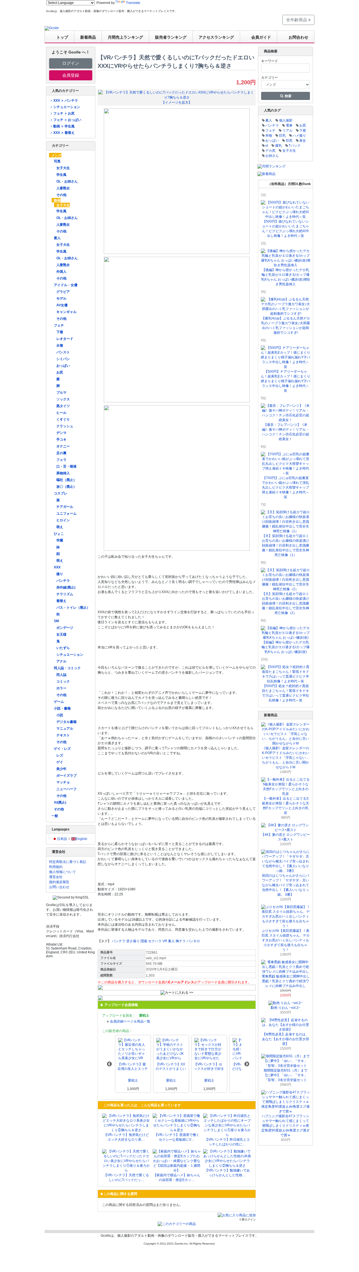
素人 (57, 238)
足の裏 (61, 453)
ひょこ (59, 534)
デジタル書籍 (66, 722)
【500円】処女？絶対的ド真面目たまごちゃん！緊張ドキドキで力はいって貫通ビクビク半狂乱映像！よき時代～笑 (285, 693)
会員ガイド (261, 37)
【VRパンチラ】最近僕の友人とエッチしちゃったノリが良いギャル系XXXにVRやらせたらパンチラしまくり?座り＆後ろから (133, 1066)
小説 (59, 715)
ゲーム (59, 702)
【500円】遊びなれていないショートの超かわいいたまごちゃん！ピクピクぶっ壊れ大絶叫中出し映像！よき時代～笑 (285, 229)
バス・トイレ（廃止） (73, 608)
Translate (133, 3)
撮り (59, 574)
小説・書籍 (62, 708)
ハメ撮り (299, 135)
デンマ (61, 433)
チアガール (64, 507)
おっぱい (63, 366)
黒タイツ (63, 406)
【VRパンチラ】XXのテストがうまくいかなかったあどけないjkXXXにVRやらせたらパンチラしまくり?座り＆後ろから (171, 1066)
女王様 (61, 634)
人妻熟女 (63, 188)
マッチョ (63, 782)
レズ (59, 755)
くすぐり (63, 419)
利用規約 (56, 867)
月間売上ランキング (125, 37)
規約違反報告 (59, 882)
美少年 (61, 769)
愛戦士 (133, 1080)
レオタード (64, 339)
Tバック (295, 146)
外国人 (61, 272)
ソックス (63, 399)
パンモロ (193, 941)
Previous (109, 1064)
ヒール (61, 413)
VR (164, 941)
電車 (289, 125)
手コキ (61, 440)
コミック (63, 681)
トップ (62, 37)
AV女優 (62, 305)
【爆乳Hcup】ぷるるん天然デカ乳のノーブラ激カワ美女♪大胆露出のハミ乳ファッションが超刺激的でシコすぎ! (285, 325)
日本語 (62, 839)
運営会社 (56, 877)
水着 (59, 345)
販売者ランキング (171, 37)
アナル (61, 661)
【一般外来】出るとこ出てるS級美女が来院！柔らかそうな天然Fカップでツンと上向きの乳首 (285, 806)
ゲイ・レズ (62, 749)
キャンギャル (66, 312)
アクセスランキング (216, 37)
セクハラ (155, 941)
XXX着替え (63, 133)
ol (266, 146)
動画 (57, 200)
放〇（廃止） (66, 487)
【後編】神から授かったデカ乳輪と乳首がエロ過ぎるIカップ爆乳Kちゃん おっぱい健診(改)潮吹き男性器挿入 (285, 277)
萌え (59, 527)
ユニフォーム (66, 513)
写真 (57, 161)
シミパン (63, 359)
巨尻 (289, 141)
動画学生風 (63, 126)
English (81, 839)
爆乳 (278, 146)
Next (247, 1064)
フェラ (61, 460)
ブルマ (61, 393)
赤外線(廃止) (65, 587)
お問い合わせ (59, 887)
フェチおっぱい (67, 120)
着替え (61, 601)
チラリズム (64, 594)
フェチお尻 (63, 113)
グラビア (63, 292)
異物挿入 (63, 473)
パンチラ (63, 581)
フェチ (59, 325)
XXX (57, 567)
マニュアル (64, 728)
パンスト (63, 352)
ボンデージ (64, 628)
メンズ (56, 155)
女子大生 (63, 168)
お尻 (59, 372)
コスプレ (60, 493)
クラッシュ (64, 426)
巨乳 (282, 135)
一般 (54, 816)
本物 (268, 135)
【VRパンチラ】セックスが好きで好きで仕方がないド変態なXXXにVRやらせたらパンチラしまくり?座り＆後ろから (209, 1066)
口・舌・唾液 (66, 466)
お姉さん (272, 156)
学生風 (61, 175)
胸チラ (181, 941)
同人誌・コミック (67, 668)
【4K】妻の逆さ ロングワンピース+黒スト (285, 837)
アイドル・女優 (65, 285)
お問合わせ (298, 37)
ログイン (70, 63)
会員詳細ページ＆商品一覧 (130, 1021)
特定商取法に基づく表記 (67, 862)
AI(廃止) (60, 802)
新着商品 (88, 37)
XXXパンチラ (65, 100)
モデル (61, 298)
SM (56, 621)
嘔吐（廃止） (66, 480)
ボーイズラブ (66, 776)
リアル (287, 130)
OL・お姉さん (67, 181)
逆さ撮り (133, 941)
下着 (59, 332)
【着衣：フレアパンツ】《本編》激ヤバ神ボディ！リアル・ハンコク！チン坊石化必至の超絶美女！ (285, 432)
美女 (302, 141)
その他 (61, 195)
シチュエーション (66, 107)
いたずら (63, 648)
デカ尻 (270, 151)
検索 (287, 96)
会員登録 (70, 75)
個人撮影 (286, 120)
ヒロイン (63, 520)
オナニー (63, 446)
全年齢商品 (297, 19)
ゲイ (59, 762)
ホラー (61, 688)
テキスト (63, 735)
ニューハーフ (66, 789)
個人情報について (62, 872)
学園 (59, 540)
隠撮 (144, 941)
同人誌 (61, 675)
